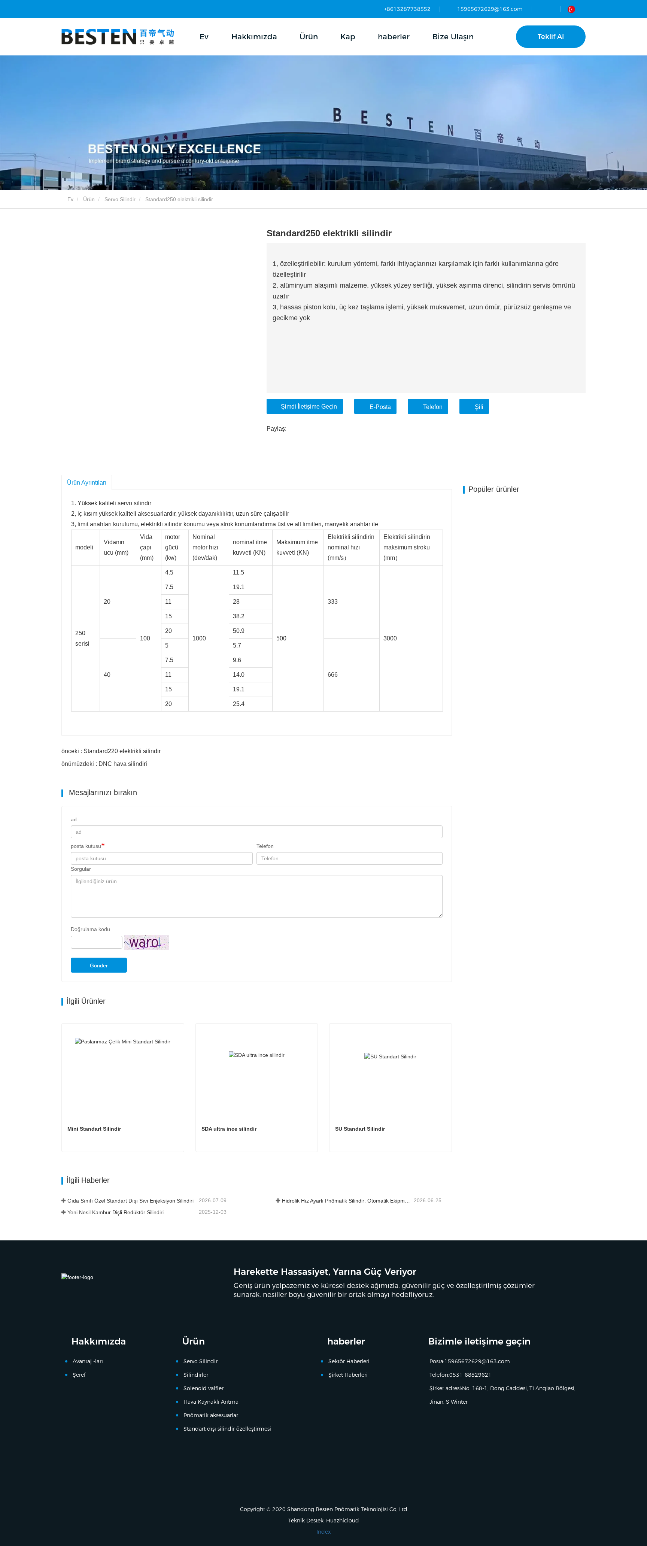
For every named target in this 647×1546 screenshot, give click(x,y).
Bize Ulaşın (453, 36)
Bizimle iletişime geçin (479, 1341)
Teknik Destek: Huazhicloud (323, 1520)
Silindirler (195, 1374)
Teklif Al (551, 37)
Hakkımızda (99, 1341)
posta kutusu (86, 846)
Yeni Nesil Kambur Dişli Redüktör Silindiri (115, 1212)
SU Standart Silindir (360, 1129)
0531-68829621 (470, 1374)
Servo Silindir (120, 199)
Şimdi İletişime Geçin (309, 406)
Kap (347, 36)
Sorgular (81, 869)
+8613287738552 (407, 9)
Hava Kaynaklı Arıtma (211, 1401)
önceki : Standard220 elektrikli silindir (111, 751)
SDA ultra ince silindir (228, 1129)
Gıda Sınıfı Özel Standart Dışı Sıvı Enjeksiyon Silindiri (130, 1201)
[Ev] (117, 37)
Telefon (433, 407)
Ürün (89, 199)
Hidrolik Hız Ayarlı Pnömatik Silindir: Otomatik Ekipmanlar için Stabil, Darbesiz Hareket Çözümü (347, 1201)
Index (323, 1531)
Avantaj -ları (88, 1361)
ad (74, 819)
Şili (479, 407)
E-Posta (380, 407)
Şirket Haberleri (348, 1374)
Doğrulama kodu (90, 929)
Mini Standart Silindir (94, 1129)
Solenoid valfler (203, 1388)
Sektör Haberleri (349, 1361)
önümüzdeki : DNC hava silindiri (104, 764)
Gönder (99, 965)
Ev (204, 36)
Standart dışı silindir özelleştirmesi (227, 1428)
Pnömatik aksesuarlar (210, 1415)
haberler (346, 1341)
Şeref (79, 1374)
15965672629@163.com (490, 9)
